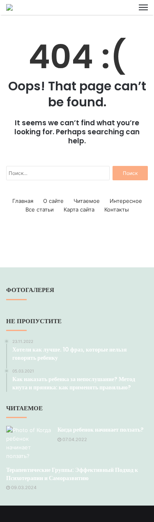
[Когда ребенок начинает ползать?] (28, 443)
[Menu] (143, 7)
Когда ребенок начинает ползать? (100, 429)
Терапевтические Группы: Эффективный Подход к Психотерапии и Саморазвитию (72, 474)
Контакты (116, 209)
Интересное (126, 201)
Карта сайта (79, 209)
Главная (22, 201)
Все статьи (39, 209)
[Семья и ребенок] (9, 7)
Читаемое (87, 201)
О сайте (53, 201)
